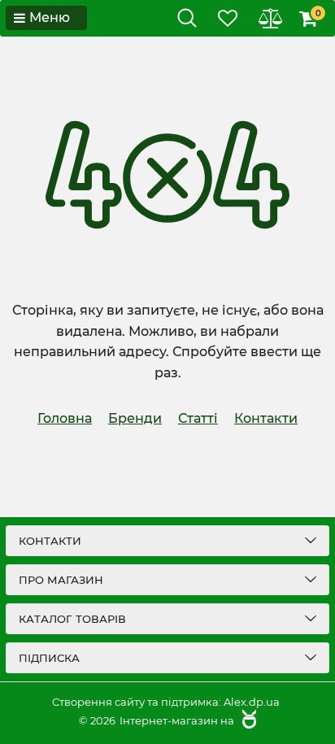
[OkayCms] (247, 720)
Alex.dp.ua (252, 701)
